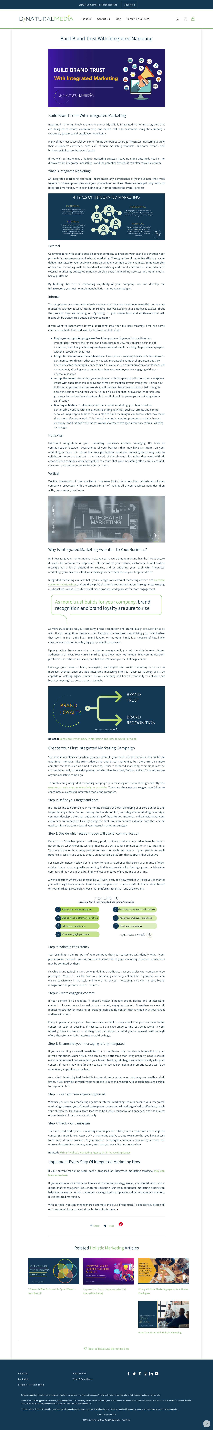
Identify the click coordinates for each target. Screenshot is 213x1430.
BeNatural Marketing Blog (31, 1384)
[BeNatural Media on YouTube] (157, 1373)
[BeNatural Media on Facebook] (128, 1373)
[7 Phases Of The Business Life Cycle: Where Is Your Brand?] (53, 1271)
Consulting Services (138, 18)
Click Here (129, 4)
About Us (86, 18)
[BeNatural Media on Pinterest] (140, 1373)
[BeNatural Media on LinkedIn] (151, 1373)
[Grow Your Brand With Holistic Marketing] (163, 1314)
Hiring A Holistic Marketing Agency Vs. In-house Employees (94, 1152)
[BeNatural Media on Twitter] (134, 1373)
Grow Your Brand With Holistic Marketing (160, 1332)
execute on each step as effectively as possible (77, 787)
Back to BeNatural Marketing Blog (106, 1349)
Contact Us (103, 18)
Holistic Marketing (107, 1248)
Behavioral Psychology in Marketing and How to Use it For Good (98, 739)
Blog (118, 18)
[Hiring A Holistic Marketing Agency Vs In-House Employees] (163, 1271)
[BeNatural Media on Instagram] (145, 1373)
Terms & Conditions (82, 1379)
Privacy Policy (79, 1373)
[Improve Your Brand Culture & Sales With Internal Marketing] (108, 1271)
